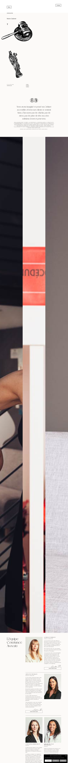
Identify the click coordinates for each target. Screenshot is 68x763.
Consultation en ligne (53, 668)
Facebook (27, 86)
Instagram (27, 85)
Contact (58, 5)
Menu (9, 7)
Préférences (63, 760)
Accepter (48, 760)
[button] (66, 755)
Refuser (55, 760)
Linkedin (27, 84)
